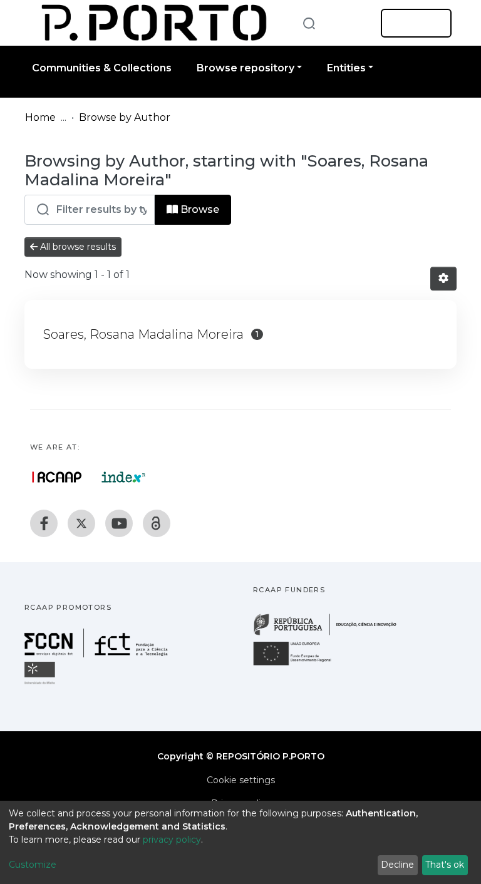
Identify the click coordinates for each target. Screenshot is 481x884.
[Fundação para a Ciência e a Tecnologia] (97, 654)
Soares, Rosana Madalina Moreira (143, 334)
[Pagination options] (443, 278)
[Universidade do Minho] (41, 683)
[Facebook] (44, 523)
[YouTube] (119, 523)
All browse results (77, 246)
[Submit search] (308, 23)
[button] (352, 23)
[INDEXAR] (123, 477)
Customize (32, 864)
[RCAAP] (156, 523)
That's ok (444, 864)
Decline (397, 864)
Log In (412, 23)
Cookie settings (241, 780)
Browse (198, 209)
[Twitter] (81, 523)
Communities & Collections (102, 68)
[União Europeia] (299, 665)
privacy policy (172, 839)
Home (40, 117)
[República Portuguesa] (331, 634)
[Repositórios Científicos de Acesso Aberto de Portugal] (57, 477)
